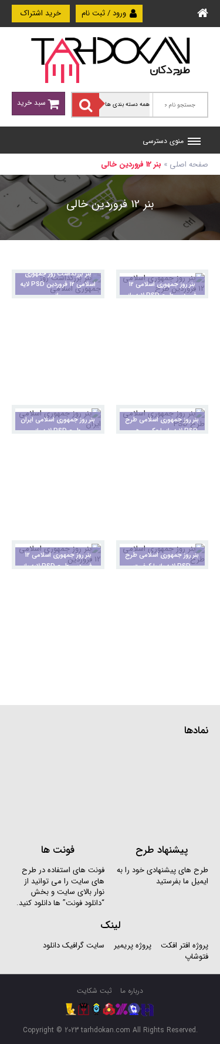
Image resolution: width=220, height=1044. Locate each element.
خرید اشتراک (41, 13)
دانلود (51, 945)
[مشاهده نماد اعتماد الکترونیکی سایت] (120, 789)
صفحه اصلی (189, 164)
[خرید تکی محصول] (191, 286)
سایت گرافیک (83, 945)
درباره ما (131, 990)
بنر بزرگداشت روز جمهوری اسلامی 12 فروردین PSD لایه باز (58, 285)
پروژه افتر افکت (184, 945)
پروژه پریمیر (131, 945)
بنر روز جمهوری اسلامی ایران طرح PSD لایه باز (58, 425)
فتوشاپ (196, 956)
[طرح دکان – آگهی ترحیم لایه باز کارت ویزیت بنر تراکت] (110, 59)
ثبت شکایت (94, 990)
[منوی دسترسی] (194, 142)
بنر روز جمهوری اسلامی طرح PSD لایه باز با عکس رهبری (162, 425)
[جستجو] (85, 105)
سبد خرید (32, 102)
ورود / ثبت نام (105, 13)
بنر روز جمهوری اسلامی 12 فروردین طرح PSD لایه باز (162, 290)
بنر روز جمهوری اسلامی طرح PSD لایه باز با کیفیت (162, 560)
